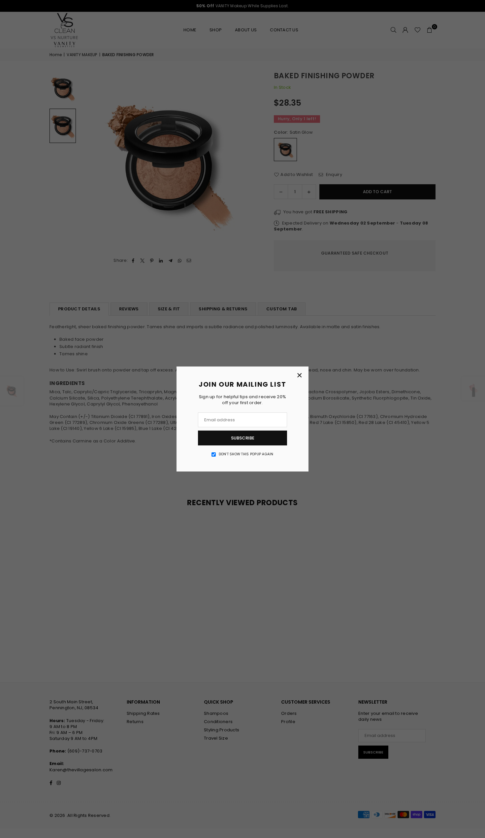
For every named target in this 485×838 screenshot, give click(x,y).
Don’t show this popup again (246, 454)
